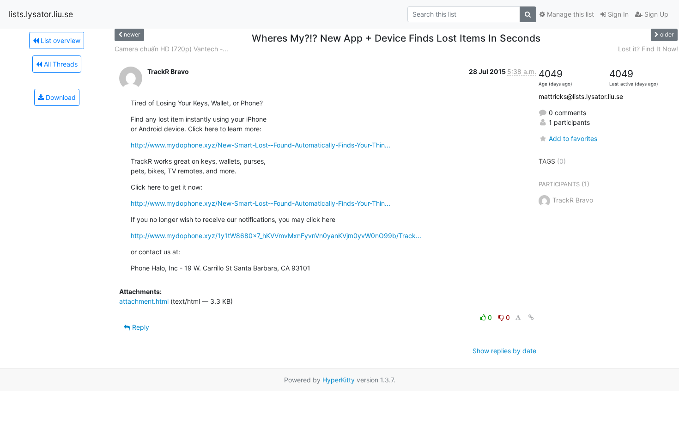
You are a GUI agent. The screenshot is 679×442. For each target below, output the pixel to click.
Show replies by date (504, 351)
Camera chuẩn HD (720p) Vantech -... (171, 49)
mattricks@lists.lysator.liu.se (581, 96)
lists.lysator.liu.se (41, 14)
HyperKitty (338, 380)
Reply (139, 327)
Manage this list (569, 14)
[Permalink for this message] (531, 317)
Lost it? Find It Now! (648, 49)
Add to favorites (573, 138)
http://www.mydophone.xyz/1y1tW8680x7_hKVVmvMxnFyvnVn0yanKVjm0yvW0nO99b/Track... (276, 235)
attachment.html (144, 301)
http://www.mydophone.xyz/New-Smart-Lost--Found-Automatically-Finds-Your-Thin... (260, 145)
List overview (59, 40)
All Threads (60, 64)
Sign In (617, 14)
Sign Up (655, 14)
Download (60, 97)
